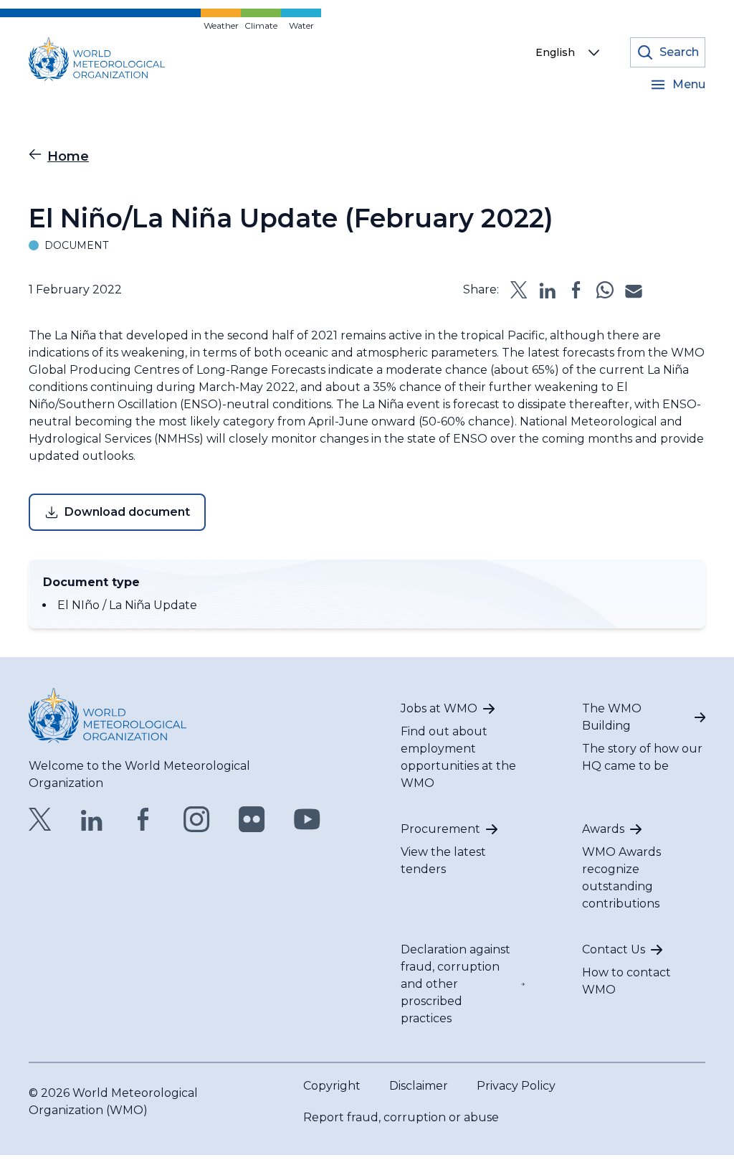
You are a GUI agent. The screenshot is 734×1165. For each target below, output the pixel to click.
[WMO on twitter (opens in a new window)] (40, 819)
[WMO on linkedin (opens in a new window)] (91, 819)
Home (68, 156)
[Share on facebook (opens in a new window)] (576, 289)
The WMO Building (612, 717)
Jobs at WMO (439, 708)
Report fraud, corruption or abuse (401, 1117)
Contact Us (613, 949)
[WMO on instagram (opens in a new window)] (197, 819)
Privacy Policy (516, 1086)
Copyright (332, 1086)
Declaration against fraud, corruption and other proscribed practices (455, 984)
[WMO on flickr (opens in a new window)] (252, 819)
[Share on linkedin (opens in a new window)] (547, 289)
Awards (603, 829)
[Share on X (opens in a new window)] (519, 289)
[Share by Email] (633, 289)
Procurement (440, 829)
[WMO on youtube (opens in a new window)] (307, 819)
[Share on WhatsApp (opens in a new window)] (605, 289)
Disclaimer (418, 1086)
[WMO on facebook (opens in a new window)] (143, 819)
